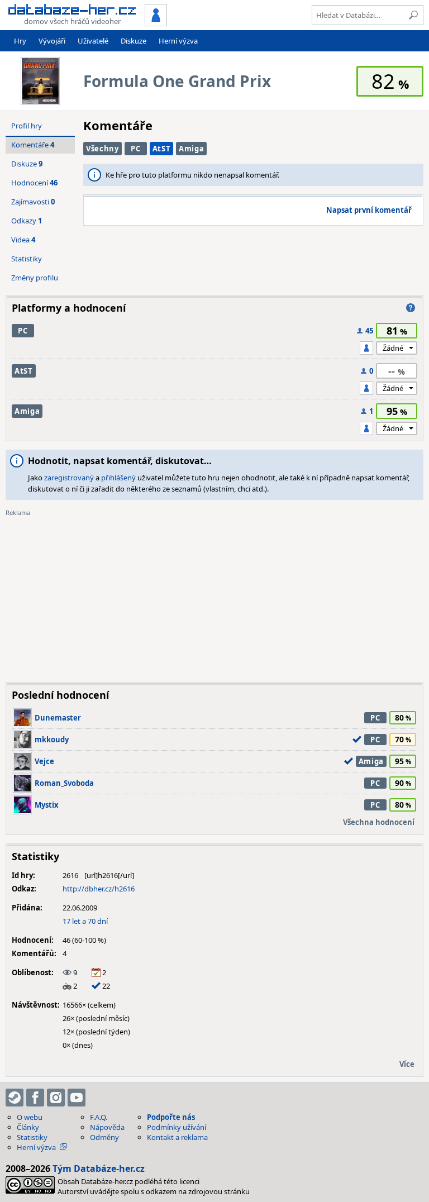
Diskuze (133, 41)
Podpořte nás (171, 1117)
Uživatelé (93, 41)
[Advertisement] (214, 595)
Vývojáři (52, 41)
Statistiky (26, 259)
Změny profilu (34, 278)
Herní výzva (178, 41)
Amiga (191, 149)
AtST (161, 149)
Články (28, 1127)
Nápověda (107, 1127)
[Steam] (14, 1097)
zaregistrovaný (69, 478)
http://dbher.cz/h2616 (99, 889)
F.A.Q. (98, 1117)
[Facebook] (35, 1097)
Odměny (104, 1137)
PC (135, 149)
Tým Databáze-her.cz (99, 1168)
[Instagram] (56, 1097)
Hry (20, 41)
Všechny (102, 149)
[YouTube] (76, 1097)
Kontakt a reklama (177, 1137)
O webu (29, 1117)
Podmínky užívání (176, 1127)
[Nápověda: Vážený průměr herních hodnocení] (410, 307)
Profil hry (26, 126)
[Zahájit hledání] (413, 15)
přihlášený (118, 478)
